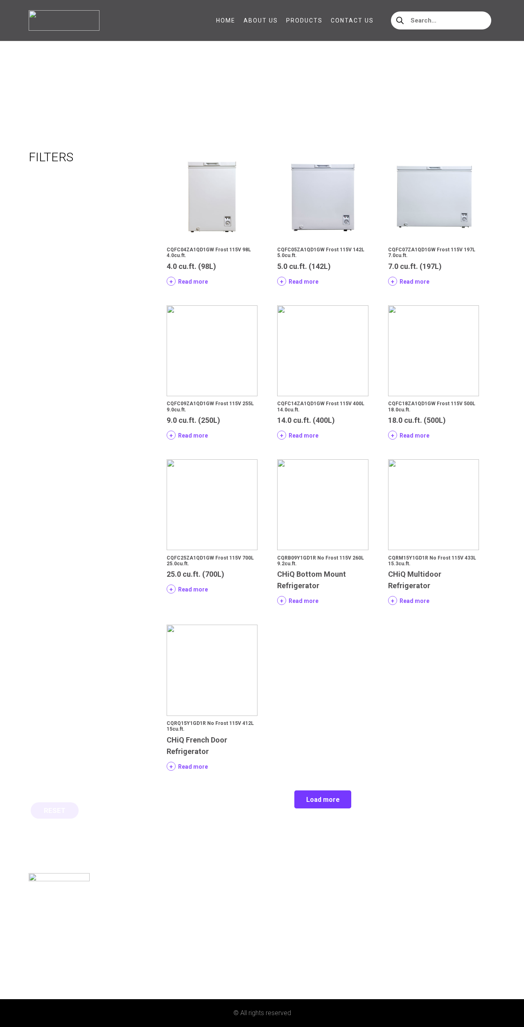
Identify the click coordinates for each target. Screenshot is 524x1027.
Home (37, 94)
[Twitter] (58, 968)
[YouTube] (71, 968)
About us (44, 920)
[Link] (64, 20)
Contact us (48, 947)
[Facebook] (32, 968)
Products (45, 933)
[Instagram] (45, 968)
